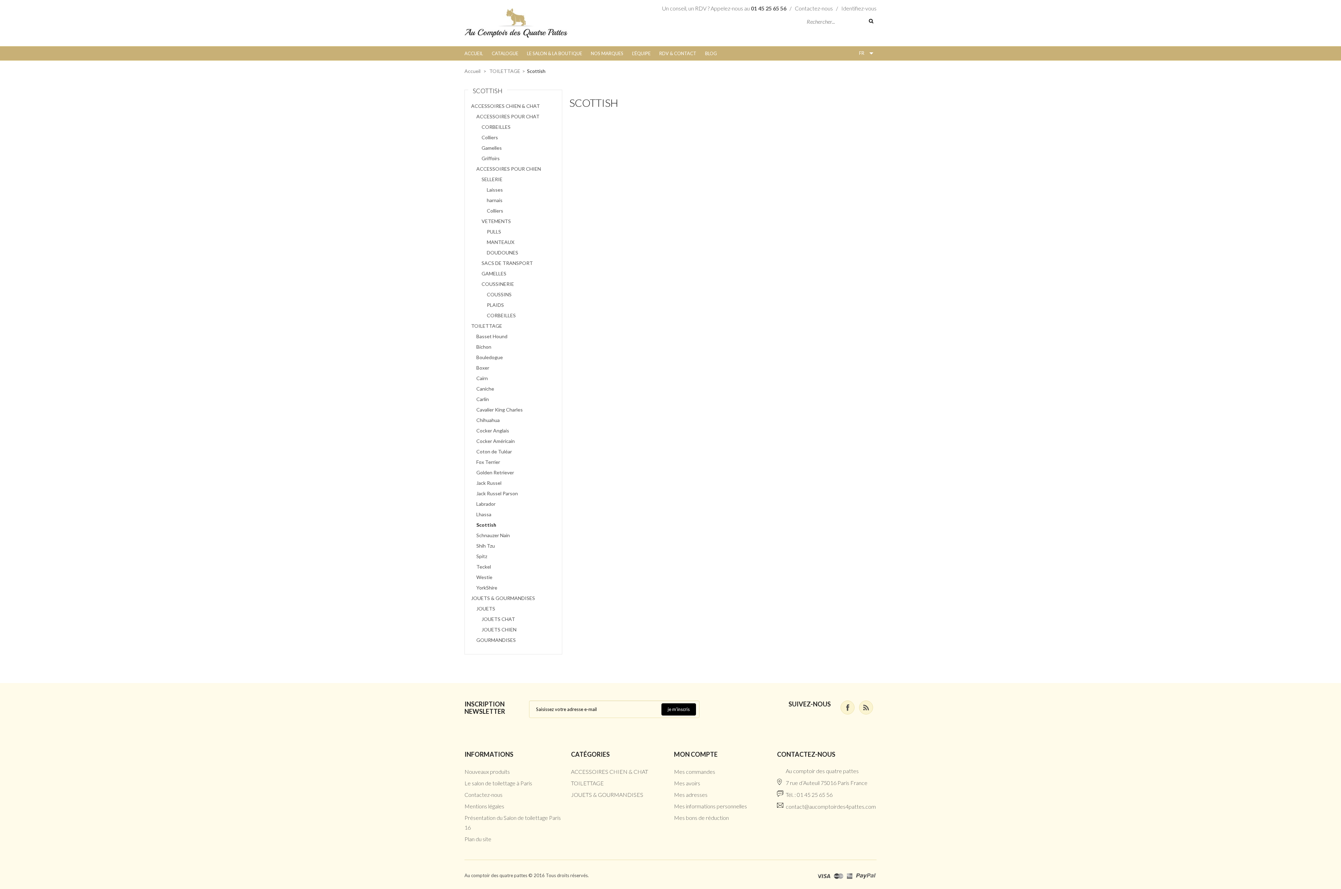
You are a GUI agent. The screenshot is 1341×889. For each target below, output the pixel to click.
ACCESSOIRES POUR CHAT (508, 116)
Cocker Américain (495, 441)
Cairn (482, 378)
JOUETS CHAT (498, 619)
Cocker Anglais (492, 431)
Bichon (483, 347)
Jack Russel (488, 483)
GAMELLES (494, 273)
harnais (495, 200)
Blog (711, 53)
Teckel (483, 567)
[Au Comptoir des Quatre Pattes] (515, 22)
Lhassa (483, 514)
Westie (484, 577)
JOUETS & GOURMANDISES (503, 598)
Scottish (486, 525)
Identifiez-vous (859, 8)
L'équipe (641, 53)
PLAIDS (495, 305)
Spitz (481, 556)
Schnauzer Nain (493, 535)
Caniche (485, 389)
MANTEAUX (500, 242)
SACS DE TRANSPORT (507, 263)
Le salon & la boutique (554, 53)
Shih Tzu (485, 546)
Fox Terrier (488, 462)
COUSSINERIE (498, 284)
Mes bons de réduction (701, 817)
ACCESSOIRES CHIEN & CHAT (505, 106)
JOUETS (485, 609)
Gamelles (492, 148)
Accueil (473, 53)
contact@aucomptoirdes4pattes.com (831, 806)
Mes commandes (694, 771)
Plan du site (477, 839)
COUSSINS (499, 294)
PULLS (494, 232)
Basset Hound (491, 336)
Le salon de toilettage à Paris (498, 783)
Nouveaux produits (487, 771)
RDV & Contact (677, 53)
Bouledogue (489, 357)
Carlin (482, 399)
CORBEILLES (496, 127)
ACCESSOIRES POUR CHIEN (508, 169)
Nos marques (607, 53)
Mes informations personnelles (710, 806)
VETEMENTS (496, 221)
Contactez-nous (814, 8)
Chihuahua (488, 420)
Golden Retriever (495, 472)
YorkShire (486, 588)
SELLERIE (492, 179)
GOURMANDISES (496, 640)
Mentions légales (484, 806)
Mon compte (696, 754)
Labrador (486, 504)
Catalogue (505, 53)
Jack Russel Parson (497, 493)
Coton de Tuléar (494, 451)
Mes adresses (691, 794)
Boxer (482, 368)
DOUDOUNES (502, 252)
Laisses (495, 190)
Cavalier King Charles (499, 410)
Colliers (490, 137)
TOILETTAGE (504, 71)
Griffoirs (491, 158)
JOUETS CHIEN (499, 629)
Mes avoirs (687, 783)
